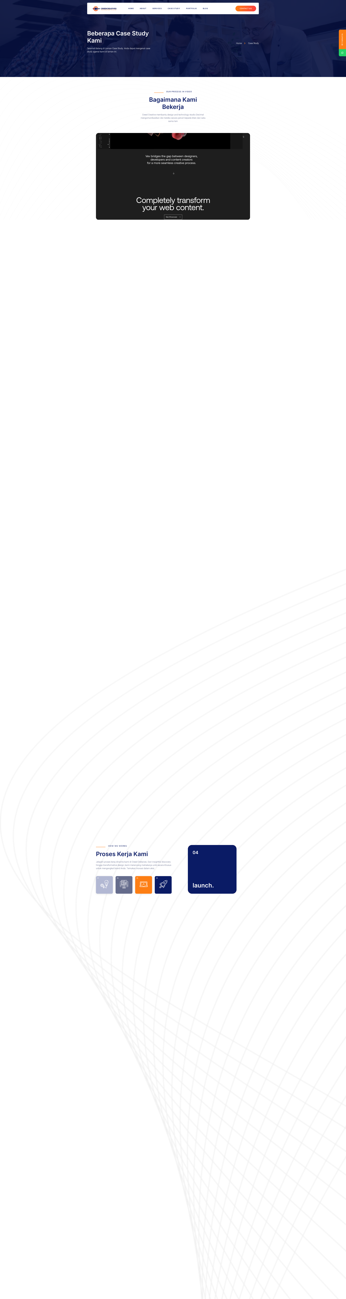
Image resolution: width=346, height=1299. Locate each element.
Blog (205, 8)
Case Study (174, 8)
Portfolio (191, 8)
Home (131, 8)
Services (157, 8)
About (143, 8)
